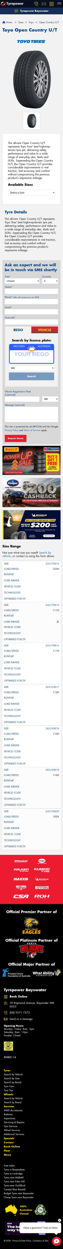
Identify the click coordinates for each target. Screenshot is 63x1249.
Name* (9, 287)
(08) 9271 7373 (20, 1012)
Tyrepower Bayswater (33, 11)
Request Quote (15, 438)
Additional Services (14, 1134)
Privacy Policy (11, 430)
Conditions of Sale (40, 1240)
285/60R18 (52, 769)
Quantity (46, 276)
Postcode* (10, 317)
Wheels (8, 1094)
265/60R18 (52, 728)
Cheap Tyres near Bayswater (18, 1197)
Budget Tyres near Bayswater (19, 1193)
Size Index (9, 1165)
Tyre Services (10, 1126)
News (7, 1154)
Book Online (12, 1146)
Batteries (8, 1114)
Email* (8, 307)
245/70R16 (52, 605)
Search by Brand (12, 1082)
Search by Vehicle (13, 1074)
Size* (8, 276)
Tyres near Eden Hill (14, 1181)
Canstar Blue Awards (15, 1189)
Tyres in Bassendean (14, 1169)
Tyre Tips (8, 1090)
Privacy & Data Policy (22, 1240)
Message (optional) (15, 405)
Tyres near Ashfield (13, 1177)
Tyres (7, 1070)
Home (8, 22)
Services (9, 1106)
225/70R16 (52, 563)
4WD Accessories (13, 1110)
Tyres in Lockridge (13, 1173)
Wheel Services (12, 1130)
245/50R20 (52, 811)
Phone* (22, 297)
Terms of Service (32, 430)
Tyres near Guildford (14, 1185)
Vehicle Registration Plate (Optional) (18, 393)
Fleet (7, 1150)
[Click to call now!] (36, 4)
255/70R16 (52, 645)
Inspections (9, 1118)
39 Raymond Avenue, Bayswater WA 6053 (32, 1004)
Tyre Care (9, 1086)
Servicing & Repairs (14, 1122)
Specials (9, 1138)
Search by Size (12, 1078)
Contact (9, 1142)
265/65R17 (52, 687)
